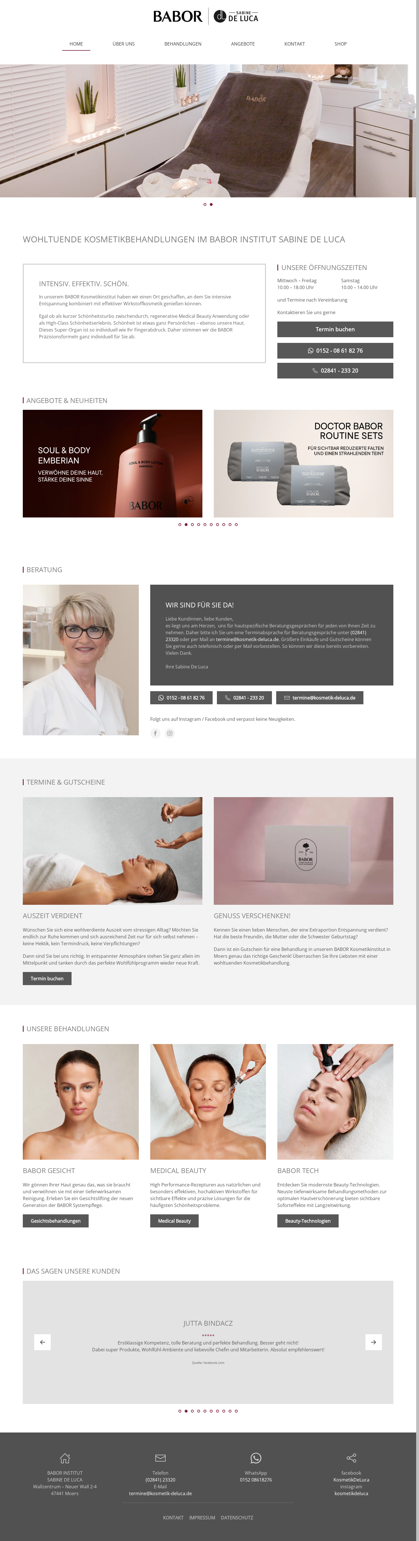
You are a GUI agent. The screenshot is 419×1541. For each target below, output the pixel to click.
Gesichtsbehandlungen (56, 1221)
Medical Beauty (174, 1221)
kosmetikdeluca (351, 1493)
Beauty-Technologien (308, 1221)
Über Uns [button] (124, 44)
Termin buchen (335, 329)
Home (76, 44)
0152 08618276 (256, 1480)
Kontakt (294, 44)
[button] (42, 1342)
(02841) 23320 (160, 1480)
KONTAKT (173, 1518)
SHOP (341, 44)
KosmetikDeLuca (351, 1480)
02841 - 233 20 (339, 370)
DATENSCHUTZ (237, 1518)
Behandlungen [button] (183, 44)
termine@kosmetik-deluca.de (247, 639)
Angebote (243, 44)
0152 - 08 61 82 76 (339, 350)
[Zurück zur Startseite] (208, 16)
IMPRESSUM (202, 1518)
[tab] (205, 204)
